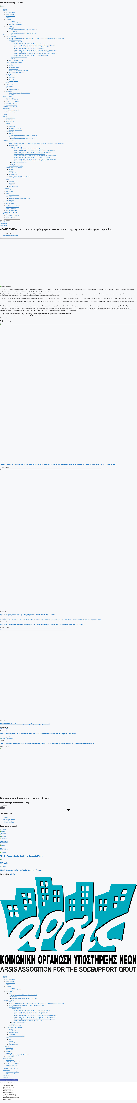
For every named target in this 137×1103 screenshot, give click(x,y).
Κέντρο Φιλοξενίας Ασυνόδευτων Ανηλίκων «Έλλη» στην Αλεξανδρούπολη (34, 45)
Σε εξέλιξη (11, 28)
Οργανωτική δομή (10, 16)
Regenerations (7, 235)
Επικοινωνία (6, 1077)
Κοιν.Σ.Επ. (11, 65)
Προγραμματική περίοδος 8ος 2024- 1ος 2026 (24, 29)
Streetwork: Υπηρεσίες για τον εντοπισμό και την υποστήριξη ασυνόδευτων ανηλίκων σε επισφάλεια (36, 38)
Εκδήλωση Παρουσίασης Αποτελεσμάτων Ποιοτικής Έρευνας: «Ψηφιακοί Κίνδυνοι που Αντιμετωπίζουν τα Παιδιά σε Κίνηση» (42, 624)
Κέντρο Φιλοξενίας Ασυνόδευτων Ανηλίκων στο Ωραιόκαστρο (31, 55)
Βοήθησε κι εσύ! (7, 96)
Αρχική (5, 9)
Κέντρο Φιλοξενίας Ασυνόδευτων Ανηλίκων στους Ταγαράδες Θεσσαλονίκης (35, 50)
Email (1, 806)
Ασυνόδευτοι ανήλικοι (15, 40)
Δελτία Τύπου (9, 84)
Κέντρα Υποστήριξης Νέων (16, 60)
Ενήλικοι (11, 1041)
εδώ (10, 318)
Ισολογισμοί (12, 21)
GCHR (13, 58)
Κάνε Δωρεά (6, 1075)
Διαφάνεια (8, 19)
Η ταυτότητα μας (10, 12)
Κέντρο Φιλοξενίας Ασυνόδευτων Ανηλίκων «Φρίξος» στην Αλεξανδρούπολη (35, 53)
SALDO (13, 874)
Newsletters (9, 88)
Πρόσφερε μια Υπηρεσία (12, 101)
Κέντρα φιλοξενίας (16, 41)
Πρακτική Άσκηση (13, 81)
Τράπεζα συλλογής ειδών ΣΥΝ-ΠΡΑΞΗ (19, 70)
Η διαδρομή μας (10, 14)
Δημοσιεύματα (10, 94)
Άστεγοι (11, 64)
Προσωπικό (12, 77)
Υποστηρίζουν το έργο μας (10, 106)
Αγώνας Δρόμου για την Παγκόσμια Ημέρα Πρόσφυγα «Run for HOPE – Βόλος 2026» (27, 615)
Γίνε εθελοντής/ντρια (11, 103)
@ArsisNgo (5, 863)
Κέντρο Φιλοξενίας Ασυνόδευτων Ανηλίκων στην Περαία (29, 48)
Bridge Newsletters (14, 89)
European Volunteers (11, 105)
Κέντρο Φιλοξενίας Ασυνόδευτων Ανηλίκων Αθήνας (28, 43)
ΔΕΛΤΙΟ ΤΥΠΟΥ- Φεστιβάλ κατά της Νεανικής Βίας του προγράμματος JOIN (25, 724)
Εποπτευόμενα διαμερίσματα (19, 57)
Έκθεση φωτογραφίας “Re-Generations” (19, 93)
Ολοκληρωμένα (13, 31)
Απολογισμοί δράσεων (15, 23)
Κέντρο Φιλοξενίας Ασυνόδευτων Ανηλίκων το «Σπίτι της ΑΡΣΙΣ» (32, 52)
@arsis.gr (4, 842)
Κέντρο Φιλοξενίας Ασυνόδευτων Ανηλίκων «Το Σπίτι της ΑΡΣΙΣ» (26, 1005)
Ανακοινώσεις (9, 86)
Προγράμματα (9, 26)
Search (2, 220)
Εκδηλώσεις (9, 91)
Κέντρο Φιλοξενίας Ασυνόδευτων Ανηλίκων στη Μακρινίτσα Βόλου (32, 46)
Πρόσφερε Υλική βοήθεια (12, 99)
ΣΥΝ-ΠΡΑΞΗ (12, 1034)
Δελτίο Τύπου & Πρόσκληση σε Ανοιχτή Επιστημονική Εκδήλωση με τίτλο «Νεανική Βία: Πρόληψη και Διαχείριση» (38, 734)
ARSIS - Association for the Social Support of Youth (21, 856)
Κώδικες (8, 17)
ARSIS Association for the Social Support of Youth (21, 870)
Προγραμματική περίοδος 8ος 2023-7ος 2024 (24, 33)
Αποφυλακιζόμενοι (14, 67)
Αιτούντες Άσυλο (13, 69)
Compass (11, 79)
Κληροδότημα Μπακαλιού (15, 24)
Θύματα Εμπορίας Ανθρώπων (16, 72)
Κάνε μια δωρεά (10, 98)
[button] (9, 1080)
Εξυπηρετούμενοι (13, 76)
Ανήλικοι (11, 1039)
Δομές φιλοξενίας (16, 1008)
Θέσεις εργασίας (10, 111)
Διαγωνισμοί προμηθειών (12, 110)
